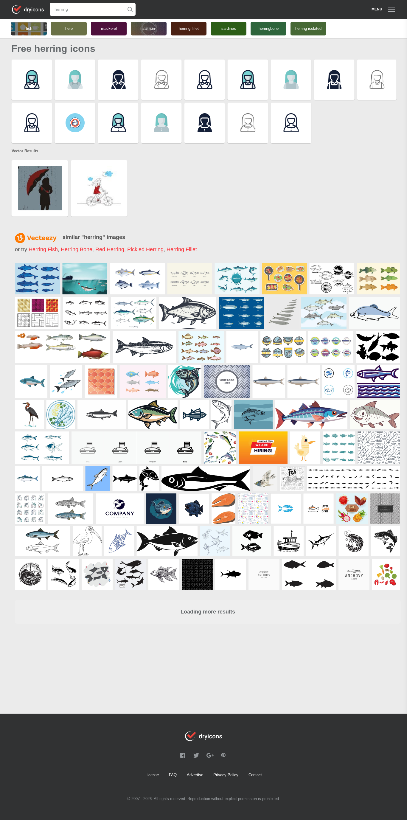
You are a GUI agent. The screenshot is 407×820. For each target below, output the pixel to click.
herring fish (43, 249)
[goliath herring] (29, 414)
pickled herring (145, 249)
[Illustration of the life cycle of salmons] (62, 347)
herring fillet (182, 249)
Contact (255, 775)
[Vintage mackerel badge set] (331, 278)
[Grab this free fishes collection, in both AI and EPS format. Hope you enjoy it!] (378, 278)
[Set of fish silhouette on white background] (378, 347)
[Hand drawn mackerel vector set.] (133, 313)
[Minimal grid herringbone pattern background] (385, 508)
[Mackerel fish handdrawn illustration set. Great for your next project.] (324, 313)
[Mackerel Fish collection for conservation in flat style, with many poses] (237, 278)
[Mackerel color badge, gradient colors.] (330, 347)
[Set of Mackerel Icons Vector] (283, 347)
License (152, 775)
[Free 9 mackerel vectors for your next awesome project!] (85, 313)
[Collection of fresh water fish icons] (189, 278)
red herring (109, 249)
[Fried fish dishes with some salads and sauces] (284, 278)
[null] (137, 278)
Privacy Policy (225, 775)
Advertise (195, 775)
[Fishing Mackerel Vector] (84, 278)
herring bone (76, 249)
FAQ (173, 775)
